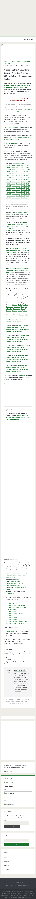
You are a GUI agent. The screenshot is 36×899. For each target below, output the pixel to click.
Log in (5, 857)
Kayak (8, 575)
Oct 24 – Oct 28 (11, 192)
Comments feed (7, 865)
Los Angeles (16, 309)
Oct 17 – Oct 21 (20, 180)
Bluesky (11, 786)
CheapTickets (23, 87)
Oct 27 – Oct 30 (11, 196)
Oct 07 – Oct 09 (25, 169)
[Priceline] (18, 391)
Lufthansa (13, 583)
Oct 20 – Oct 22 (25, 182)
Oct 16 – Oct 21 (25, 178)
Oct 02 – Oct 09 (25, 165)
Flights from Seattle (11, 611)
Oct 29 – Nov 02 (22, 200)
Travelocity (13, 85)
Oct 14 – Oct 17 (11, 176)
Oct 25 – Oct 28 (16, 194)
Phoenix (14, 311)
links (20, 240)
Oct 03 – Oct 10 (20, 167)
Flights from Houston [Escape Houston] (16, 621)
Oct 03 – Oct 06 (11, 167)
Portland (8, 311)
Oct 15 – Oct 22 (16, 178)
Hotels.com (24, 587)
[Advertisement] (18, 18)
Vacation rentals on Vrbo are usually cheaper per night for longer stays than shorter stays (17, 250)
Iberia (12, 581)
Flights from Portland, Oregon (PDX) (16, 613)
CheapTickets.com (11, 577)
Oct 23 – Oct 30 (16, 190)
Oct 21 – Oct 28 (11, 188)
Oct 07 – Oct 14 (20, 171)
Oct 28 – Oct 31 (16, 198)
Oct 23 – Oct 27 (20, 188)
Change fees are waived (10, 127)
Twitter (10, 800)
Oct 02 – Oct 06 (16, 165)
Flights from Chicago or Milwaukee (15, 605)
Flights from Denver (11, 617)
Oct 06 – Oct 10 (16, 169)
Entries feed (6, 861)
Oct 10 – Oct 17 (16, 173)
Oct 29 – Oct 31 (12, 200)
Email (5, 820)
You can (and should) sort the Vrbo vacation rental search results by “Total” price (17, 270)
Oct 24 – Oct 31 (20, 192)
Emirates (13, 585)
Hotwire (16, 87)
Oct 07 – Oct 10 (11, 171)
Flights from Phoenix (11, 615)
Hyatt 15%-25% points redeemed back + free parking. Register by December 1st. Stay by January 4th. (17, 662)
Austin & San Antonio (12, 317)
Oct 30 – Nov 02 (10, 214)
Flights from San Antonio (15, 701)
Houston (14, 305)
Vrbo (17, 579)
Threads (11, 782)
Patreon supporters (9, 143)
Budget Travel (10, 631)
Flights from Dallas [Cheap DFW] (15, 623)
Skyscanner (27, 85)
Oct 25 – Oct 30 (25, 194)
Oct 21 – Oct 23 (16, 186)
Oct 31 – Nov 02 (18, 202)
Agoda (8, 589)
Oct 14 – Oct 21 (20, 176)
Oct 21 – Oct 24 (25, 186)
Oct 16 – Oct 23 (11, 180)
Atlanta (25, 311)
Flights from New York (12, 603)
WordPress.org (7, 869)
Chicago (8, 319)
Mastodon (12, 789)
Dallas (20, 305)
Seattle (23, 309)
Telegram (12, 797)
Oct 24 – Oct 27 (25, 190)
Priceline (6, 85)
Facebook (12, 804)
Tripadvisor (20, 85)
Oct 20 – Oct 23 (11, 184)
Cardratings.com (10, 593)
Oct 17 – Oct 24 (16, 182)
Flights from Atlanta (11, 619)
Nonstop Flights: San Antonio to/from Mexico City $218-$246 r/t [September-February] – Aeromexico (17, 652)
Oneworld (19, 704)
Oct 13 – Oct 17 (25, 173)
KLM (18, 585)
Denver (20, 311)
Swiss (18, 583)
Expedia (6, 87)
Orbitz (11, 87)
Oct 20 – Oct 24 (20, 184)
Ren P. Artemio (26, 65)
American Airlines (22, 699)
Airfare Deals (10, 699)
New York (17, 307)
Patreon (10, 771)
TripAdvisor (17, 587)
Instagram (12, 793)
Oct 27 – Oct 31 (20, 196)
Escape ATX (29, 39)
